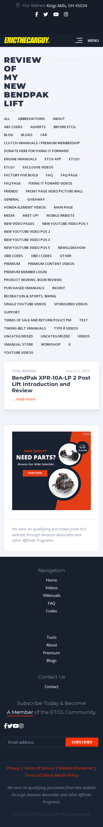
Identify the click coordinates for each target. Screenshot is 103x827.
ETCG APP (53, 159)
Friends (11, 191)
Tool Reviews (24, 371)
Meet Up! (31, 215)
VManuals (51, 595)
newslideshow (71, 247)
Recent (58, 288)
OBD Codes (13, 255)
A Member (20, 712)
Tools (52, 637)
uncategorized (55, 336)
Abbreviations (31, 118)
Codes (51, 610)
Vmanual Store (18, 344)
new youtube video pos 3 (27, 239)
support (12, 312)
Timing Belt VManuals (25, 328)
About (59, 118)
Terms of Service (39, 768)
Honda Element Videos (25, 207)
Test (83, 320)
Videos (84, 336)
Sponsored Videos (71, 304)
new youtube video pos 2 (27, 231)
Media (9, 215)
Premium (12, 263)
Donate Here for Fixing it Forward (36, 150)
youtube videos (18, 352)
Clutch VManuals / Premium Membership (42, 143)
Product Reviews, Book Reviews (33, 279)
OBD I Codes (41, 255)
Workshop (50, 344)
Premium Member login (25, 271)
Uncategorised (18, 336)
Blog (8, 134)
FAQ (51, 603)
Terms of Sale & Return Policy (51, 775)
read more (25, 399)
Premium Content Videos (51, 263)
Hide (87, 433)
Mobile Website (60, 215)
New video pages (19, 223)
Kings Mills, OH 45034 (67, 5)
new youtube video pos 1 (65, 223)
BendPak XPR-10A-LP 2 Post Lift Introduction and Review (51, 384)
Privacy (13, 768)
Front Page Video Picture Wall (54, 191)
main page (63, 207)
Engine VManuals (20, 159)
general (11, 199)
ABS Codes (13, 126)
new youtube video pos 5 (27, 247)
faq (49, 175)
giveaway (36, 199)
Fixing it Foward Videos (50, 183)
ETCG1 (74, 159)
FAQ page (69, 175)
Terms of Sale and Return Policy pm (37, 320)
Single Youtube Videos (25, 304)
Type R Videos (66, 328)
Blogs (26, 134)
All (7, 118)
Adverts (38, 126)
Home (51, 580)
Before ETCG (65, 126)
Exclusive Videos (38, 167)
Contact (51, 686)
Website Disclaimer (75, 768)
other (65, 255)
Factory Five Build (21, 175)
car (43, 134)
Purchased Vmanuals (24, 288)
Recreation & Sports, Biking (30, 296)
